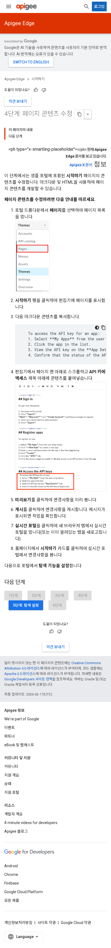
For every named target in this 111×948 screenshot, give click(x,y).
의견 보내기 (18, 101)
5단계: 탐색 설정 (26, 605)
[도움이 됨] (36, 90)
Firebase (11, 883)
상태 (7, 784)
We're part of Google (21, 719)
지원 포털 (11, 792)
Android (11, 866)
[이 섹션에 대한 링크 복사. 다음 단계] (30, 582)
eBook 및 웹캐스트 (19, 745)
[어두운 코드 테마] (97, 327)
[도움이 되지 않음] (44, 90)
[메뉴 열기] (8, 6)
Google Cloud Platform (23, 892)
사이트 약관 (46, 922)
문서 (81, 165)
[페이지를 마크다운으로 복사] (79, 114)
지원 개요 (11, 775)
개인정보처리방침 (18, 922)
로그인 (99, 6)
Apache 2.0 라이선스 (20, 674)
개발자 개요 (13, 814)
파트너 (9, 736)
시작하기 (38, 79)
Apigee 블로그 (16, 831)
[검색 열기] (86, 6)
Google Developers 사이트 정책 (28, 679)
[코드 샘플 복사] (103, 327)
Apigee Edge (19, 23)
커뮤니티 (11, 766)
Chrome (11, 874)
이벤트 (9, 727)
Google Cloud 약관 (76, 922)
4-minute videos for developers (30, 823)
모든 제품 (11, 900)
